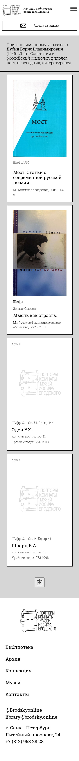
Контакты (17, 694)
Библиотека (19, 647)
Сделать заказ (46, 25)
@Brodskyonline (23, 710)
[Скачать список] (40, 582)
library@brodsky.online (31, 717)
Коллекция (18, 671)
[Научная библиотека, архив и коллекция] (11, 10)
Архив (12, 659)
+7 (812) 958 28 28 (24, 741)
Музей (12, 682)
